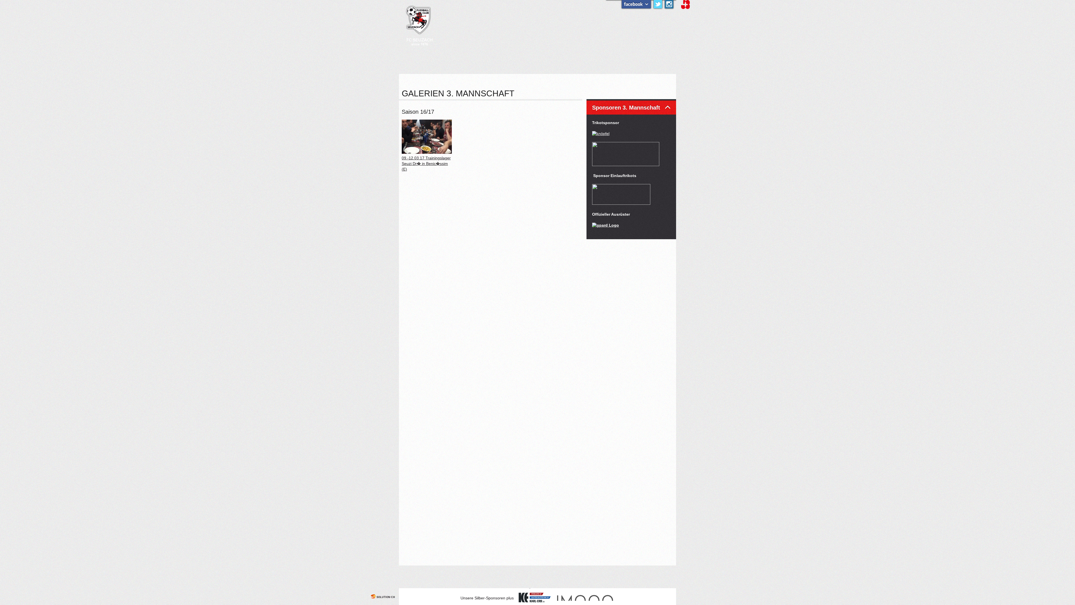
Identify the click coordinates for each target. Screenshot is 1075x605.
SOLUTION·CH (386, 597)
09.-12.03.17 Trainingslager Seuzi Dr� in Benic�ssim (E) (426, 163)
